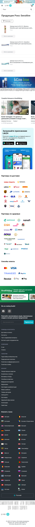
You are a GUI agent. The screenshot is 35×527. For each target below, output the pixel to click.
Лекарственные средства (8, 371)
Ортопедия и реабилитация (8, 387)
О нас (2, 347)
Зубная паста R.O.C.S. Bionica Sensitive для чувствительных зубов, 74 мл (21, 28)
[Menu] (2, 5)
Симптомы (4, 405)
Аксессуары (4, 402)
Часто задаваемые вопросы (9, 337)
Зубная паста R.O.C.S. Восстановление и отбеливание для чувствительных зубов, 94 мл (21, 62)
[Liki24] (5, 514)
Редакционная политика (8, 359)
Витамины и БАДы (6, 376)
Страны (3, 349)
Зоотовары (4, 397)
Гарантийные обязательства (9, 356)
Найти (31, 9)
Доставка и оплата (6, 332)
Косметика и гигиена (7, 374)
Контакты (4, 335)
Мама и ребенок (5, 389)
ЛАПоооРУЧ (4, 395)
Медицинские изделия (7, 381)
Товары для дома (6, 392)
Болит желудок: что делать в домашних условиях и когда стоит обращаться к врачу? (13, 118)
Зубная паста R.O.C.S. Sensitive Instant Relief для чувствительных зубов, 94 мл (20, 43)
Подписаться (29, 322)
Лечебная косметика (7, 379)
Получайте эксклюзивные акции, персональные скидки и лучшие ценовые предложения (16, 317)
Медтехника (4, 384)
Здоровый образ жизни (7, 400)
